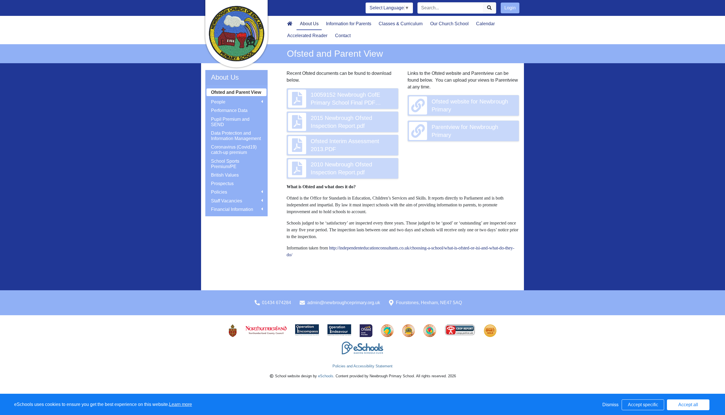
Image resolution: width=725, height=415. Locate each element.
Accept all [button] (688, 404)
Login (510, 7)
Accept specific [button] (643, 404)
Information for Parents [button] (348, 23)
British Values (225, 175)
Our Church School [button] (449, 23)
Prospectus (222, 183)
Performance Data (229, 110)
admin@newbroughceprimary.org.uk (343, 302)
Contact (343, 35)
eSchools (325, 376)
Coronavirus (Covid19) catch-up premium (234, 150)
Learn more (180, 404)
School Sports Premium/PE (225, 164)
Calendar (485, 23)
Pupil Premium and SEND (230, 122)
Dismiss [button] (610, 404)
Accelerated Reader (307, 35)
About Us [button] (309, 23)
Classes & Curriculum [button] (401, 23)
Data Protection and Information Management (236, 136)
